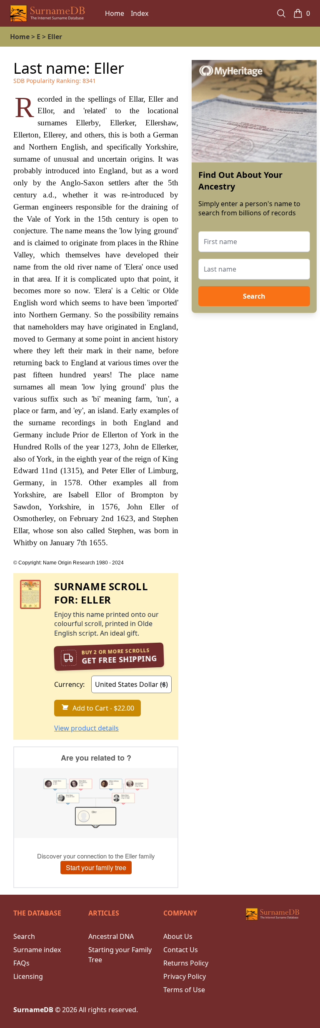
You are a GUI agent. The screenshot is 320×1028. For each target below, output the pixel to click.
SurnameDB (33, 1009)
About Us (177, 936)
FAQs (21, 963)
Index (139, 13)
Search (254, 296)
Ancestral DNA (111, 936)
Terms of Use (184, 989)
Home (114, 13)
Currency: (69, 684)
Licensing (28, 976)
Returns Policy (185, 963)
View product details (86, 728)
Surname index (37, 949)
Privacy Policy (184, 976)
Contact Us (180, 949)
